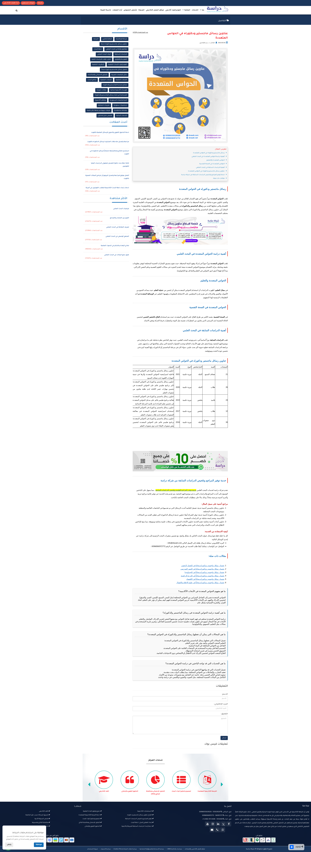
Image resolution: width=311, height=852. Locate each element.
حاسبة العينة (105, 10)
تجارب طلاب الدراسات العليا (101, 59)
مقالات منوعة (101, 90)
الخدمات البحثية (121, 115)
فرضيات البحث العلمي (121, 209)
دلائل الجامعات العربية (119, 75)
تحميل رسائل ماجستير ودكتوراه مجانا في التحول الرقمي (202, 565)
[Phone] (217, 829)
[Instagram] (212, 823)
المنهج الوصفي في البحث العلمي (117, 236)
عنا (202, 10)
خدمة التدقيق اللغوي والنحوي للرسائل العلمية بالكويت (110, 132)
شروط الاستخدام (92, 849)
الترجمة (95, 39)
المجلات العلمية (121, 80)
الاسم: (225, 694)
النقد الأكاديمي (130, 791)
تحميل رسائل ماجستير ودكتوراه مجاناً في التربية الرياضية (202, 576)
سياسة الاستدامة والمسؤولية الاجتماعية (152, 849)
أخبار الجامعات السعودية (118, 100)
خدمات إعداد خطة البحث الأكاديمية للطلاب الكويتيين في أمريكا (107, 188)
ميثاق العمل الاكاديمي (155, 10)
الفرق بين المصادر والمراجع (119, 218)
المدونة (141, 10)
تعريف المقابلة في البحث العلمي (117, 227)
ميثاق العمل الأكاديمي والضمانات (194, 849)
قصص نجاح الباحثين (105, 115)
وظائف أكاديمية (100, 100)
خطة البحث (98, 49)
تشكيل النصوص (130, 10)
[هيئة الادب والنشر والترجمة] (249, 840)
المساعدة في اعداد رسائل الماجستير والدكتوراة (111, 95)
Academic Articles (120, 110)
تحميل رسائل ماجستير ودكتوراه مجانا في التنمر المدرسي (202, 569)
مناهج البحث (91, 80)
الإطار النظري (107, 39)
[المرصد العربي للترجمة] (262, 840)
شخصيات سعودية (120, 105)
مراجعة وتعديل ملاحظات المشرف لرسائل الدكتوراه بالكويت (108, 142)
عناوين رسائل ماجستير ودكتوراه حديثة (114, 44)
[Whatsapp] (222, 829)
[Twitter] (223, 823)
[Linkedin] (218, 823)
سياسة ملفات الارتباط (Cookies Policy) (125, 849)
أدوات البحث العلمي (104, 54)
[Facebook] (228, 823)
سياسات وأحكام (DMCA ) (174, 849)
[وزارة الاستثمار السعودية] (273, 840)
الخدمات (195, 10)
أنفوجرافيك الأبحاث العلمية (117, 64)
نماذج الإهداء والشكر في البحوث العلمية (115, 246)
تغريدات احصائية (104, 105)
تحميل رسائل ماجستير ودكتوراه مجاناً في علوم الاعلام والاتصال (200, 582)
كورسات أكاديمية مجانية (118, 90)
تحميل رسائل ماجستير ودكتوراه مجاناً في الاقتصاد (205, 579)
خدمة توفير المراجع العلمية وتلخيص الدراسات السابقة (176, 490)
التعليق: (224, 714)
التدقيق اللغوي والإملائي (155, 791)
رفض (9, 845)
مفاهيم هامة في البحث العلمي (116, 49)
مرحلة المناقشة (121, 39)
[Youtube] (207, 823)
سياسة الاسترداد (106, 849)
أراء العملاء (117, 10)
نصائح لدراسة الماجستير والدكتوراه (115, 85)
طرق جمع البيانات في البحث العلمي (116, 255)
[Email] (212, 829)
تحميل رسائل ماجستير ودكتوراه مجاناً (114, 70)
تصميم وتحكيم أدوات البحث (207, 791)
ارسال (224, 738)
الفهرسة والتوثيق (121, 59)
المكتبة (187, 10)
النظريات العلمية (98, 64)
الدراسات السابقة (121, 54)
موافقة (39, 845)
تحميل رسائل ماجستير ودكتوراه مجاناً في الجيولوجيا (204, 572)
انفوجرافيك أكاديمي (173, 10)
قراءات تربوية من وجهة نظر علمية (98, 110)
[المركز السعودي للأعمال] (268, 840)
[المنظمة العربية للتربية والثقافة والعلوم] (257, 840)
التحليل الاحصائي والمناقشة (97, 75)
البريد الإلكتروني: (221, 704)
